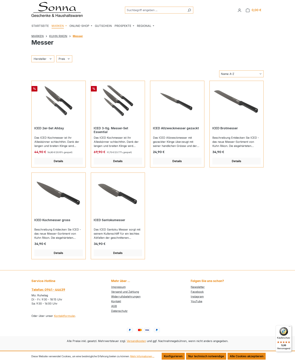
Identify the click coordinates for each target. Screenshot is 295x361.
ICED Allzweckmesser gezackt (176, 128)
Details (58, 161)
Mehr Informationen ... (142, 356)
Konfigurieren (173, 356)
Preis (62, 59)
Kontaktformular (64, 316)
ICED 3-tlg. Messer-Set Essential (111, 130)
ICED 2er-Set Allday (49, 128)
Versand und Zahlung (125, 291)
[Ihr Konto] (239, 10)
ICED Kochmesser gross (52, 220)
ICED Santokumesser (109, 220)
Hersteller (40, 59)
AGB (114, 306)
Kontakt (116, 301)
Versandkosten (136, 341)
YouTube (196, 301)
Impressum (118, 287)
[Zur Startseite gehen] (57, 9)
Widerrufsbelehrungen (126, 296)
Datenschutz (119, 311)
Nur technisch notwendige (206, 356)
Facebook (197, 291)
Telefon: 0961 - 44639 (48, 289)
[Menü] (289, 327)
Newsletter (198, 287)
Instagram (197, 296)
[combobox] (155, 10)
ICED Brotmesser (225, 128)
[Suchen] (189, 10)
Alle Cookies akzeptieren (246, 356)
